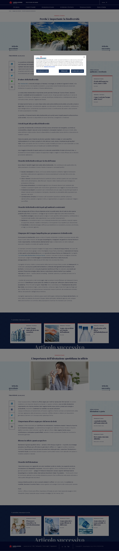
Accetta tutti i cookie (77, 71)
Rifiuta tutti (64, 71)
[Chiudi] (84, 57)
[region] (60, 65)
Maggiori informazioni (49, 66)
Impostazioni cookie (42, 71)
